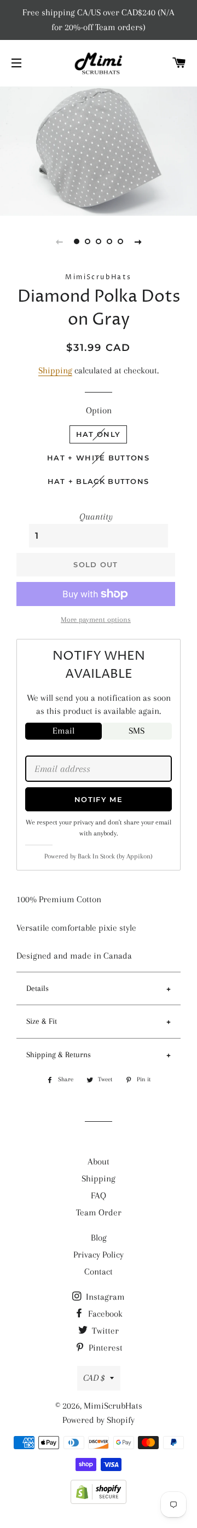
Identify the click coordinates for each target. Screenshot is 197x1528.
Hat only (98, 434)
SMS (136, 730)
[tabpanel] (98, 150)
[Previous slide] (59, 241)
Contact (98, 1271)
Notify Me (98, 799)
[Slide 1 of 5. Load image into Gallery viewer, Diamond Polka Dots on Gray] (76, 241)
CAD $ (94, 1378)
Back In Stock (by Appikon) (115, 856)
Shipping (55, 370)
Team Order (98, 1212)
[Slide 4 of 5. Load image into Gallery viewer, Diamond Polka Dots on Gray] (109, 241)
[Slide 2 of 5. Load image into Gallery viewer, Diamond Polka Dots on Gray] (87, 241)
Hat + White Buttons (98, 457)
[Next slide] (138, 241)
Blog (99, 1237)
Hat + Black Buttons (98, 481)
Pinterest (104, 1347)
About (98, 1161)
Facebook (104, 1313)
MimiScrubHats (113, 1405)
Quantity (96, 516)
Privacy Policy (98, 1254)
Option (99, 410)
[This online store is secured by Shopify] (98, 1501)
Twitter (104, 1330)
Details (37, 988)
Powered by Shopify (98, 1420)
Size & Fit (41, 1021)
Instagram (104, 1296)
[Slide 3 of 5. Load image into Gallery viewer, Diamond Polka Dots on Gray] (98, 241)
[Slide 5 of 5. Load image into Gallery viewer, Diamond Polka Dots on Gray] (120, 241)
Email (63, 730)
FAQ (98, 1195)
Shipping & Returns (58, 1054)
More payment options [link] (96, 619)
